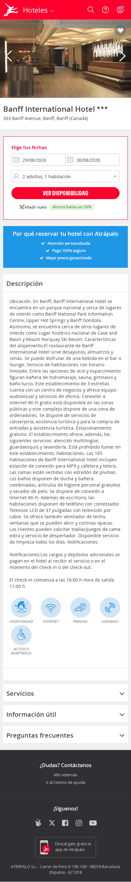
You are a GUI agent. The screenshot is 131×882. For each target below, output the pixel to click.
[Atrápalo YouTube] (93, 823)
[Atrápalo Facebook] (65, 823)
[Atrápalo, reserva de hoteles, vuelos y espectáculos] (11, 10)
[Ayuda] (105, 10)
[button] (120, 30)
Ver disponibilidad (65, 193)
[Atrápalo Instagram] (79, 823)
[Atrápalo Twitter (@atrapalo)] (52, 823)
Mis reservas (65, 775)
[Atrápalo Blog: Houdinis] (38, 823)
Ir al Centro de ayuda (65, 782)
